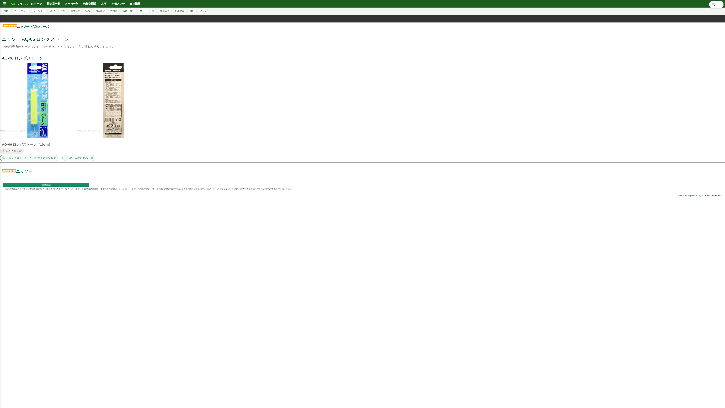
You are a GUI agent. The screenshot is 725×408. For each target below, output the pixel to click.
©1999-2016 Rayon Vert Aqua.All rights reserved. (698, 195)
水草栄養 (179, 11)
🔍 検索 (716, 4)
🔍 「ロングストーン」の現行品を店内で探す (29, 158)
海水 (192, 11)
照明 (62, 11)
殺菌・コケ (128, 11)
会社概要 (135, 3)
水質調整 (164, 11)
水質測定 (100, 11)
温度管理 (75, 11)
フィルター (39, 11)
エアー (143, 11)
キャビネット (21, 11)
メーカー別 (71, 3)
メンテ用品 (205, 11)
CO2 (87, 10)
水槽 (6, 11)
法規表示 (46, 185)
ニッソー (23, 26)
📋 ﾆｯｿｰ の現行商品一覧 (79, 158)
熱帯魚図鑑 (89, 3)
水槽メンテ (118, 3)
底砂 (52, 11)
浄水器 (113, 11)
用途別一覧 (53, 3)
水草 (104, 3)
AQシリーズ (40, 26)
